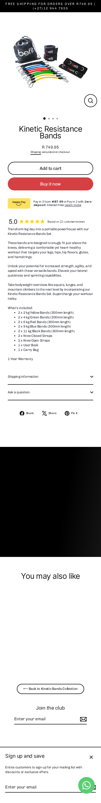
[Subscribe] (82, 719)
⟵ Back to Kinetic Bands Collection (50, 689)
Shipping (36, 152)
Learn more (73, 205)
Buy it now (50, 184)
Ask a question (19, 392)
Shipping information (23, 376)
